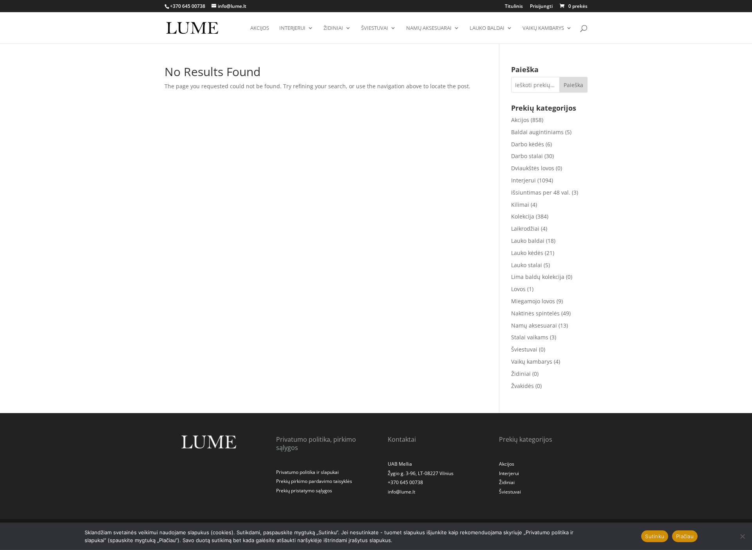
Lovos (518, 289)
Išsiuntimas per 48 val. (540, 192)
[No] (742, 536)
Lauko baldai (487, 28)
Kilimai (520, 204)
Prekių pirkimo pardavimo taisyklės (314, 481)
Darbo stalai (527, 156)
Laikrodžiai (525, 228)
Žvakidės (522, 386)
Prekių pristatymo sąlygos (304, 490)
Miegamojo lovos (533, 301)
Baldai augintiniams (537, 132)
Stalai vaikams (529, 337)
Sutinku (654, 536)
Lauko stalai (526, 265)
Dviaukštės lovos (532, 168)
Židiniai (333, 28)
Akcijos (259, 28)
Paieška (573, 85)
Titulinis (514, 6)
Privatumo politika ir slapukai (307, 472)
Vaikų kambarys (543, 28)
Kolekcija (522, 216)
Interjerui (292, 28)
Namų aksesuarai (429, 28)
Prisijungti (541, 6)
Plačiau (685, 536)
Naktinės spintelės (535, 313)
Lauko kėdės (527, 253)
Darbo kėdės (527, 144)
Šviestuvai (374, 28)
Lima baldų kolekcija (537, 276)
